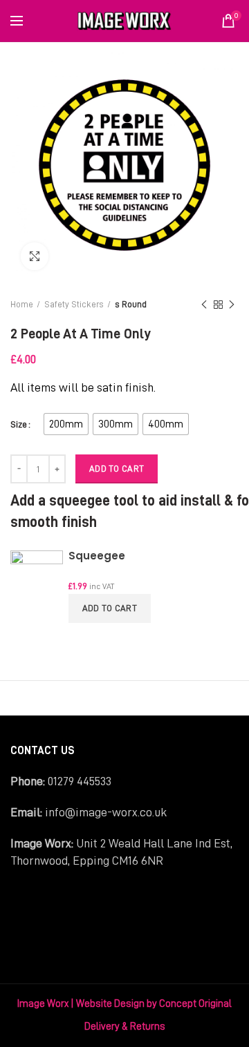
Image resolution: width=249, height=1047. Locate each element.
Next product (232, 304)
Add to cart (109, 608)
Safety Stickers (74, 304)
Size (18, 424)
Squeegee (96, 555)
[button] (66, 424)
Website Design (110, 1004)
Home (21, 304)
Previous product (204, 304)
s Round (131, 304)
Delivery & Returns (124, 1026)
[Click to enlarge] (34, 256)
